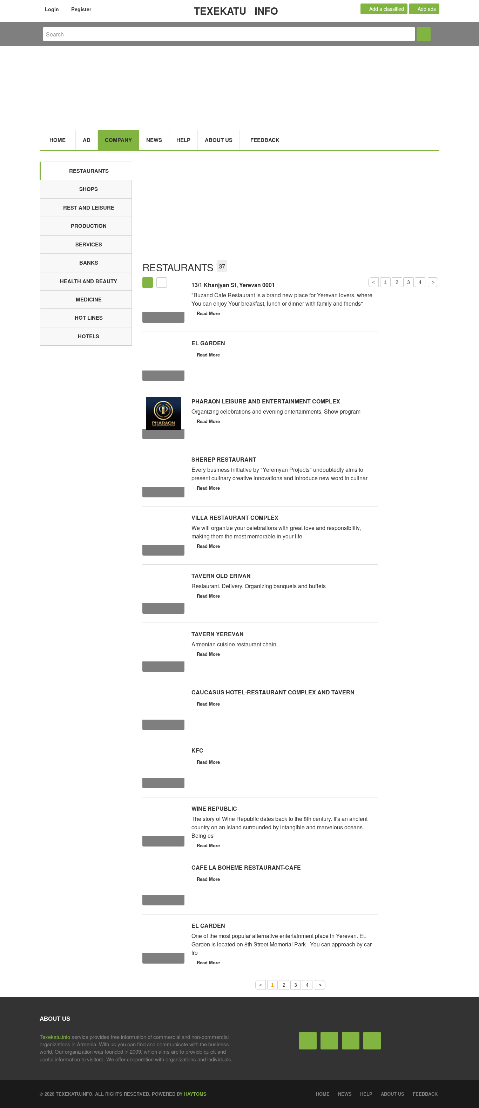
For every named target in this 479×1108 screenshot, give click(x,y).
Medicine (89, 299)
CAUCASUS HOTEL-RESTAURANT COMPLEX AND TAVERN (273, 692)
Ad (86, 140)
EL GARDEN (208, 343)
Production (89, 226)
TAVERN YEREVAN (217, 634)
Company (118, 140)
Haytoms (195, 1093)
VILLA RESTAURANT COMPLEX (234, 518)
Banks (88, 262)
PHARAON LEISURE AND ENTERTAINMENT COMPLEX (265, 401)
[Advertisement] (291, 211)
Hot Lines (89, 317)
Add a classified (386, 8)
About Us (218, 140)
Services (88, 244)
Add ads (426, 8)
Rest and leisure (88, 207)
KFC (197, 750)
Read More (208, 313)
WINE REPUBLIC (214, 808)
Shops (88, 189)
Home (57, 140)
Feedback (264, 140)
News (154, 140)
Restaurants (89, 171)
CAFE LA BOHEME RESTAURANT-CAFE (246, 867)
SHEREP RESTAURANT (223, 459)
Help (183, 140)
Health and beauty (88, 281)
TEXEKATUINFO (236, 11)
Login (51, 9)
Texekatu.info (55, 1036)
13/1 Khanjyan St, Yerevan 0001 (233, 285)
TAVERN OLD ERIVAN (221, 576)
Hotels (88, 336)
